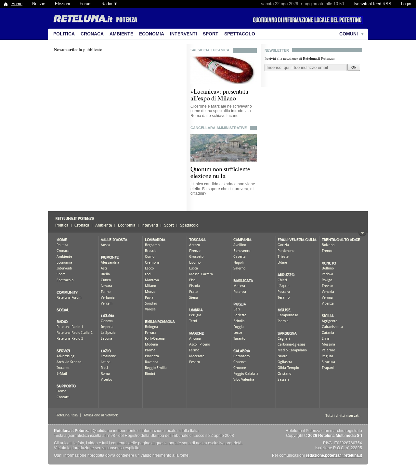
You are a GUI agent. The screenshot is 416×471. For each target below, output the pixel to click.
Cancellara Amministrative (218, 128)
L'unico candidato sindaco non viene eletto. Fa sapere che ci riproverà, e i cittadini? (222, 189)
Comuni (348, 33)
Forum (86, 3)
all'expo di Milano (213, 98)
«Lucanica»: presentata (219, 91)
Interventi (183, 33)
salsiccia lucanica (209, 50)
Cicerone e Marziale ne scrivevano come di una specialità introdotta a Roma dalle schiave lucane (221, 111)
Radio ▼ (109, 3)
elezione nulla (207, 175)
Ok (353, 67)
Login (406, 3)
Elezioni (62, 3)
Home (16, 3)
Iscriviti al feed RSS (372, 3)
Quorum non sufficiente (220, 168)
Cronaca (92, 33)
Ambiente (121, 33)
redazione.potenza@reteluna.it (334, 455)
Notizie (38, 3)
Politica (64, 33)
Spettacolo (239, 33)
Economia (151, 33)
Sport (210, 33)
